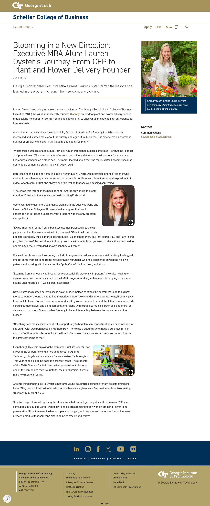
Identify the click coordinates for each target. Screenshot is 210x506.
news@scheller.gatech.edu (156, 136)
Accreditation (119, 482)
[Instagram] (88, 449)
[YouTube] (120, 449)
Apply (148, 27)
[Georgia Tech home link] (32, 5)
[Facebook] (98, 449)
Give (159, 27)
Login (106, 503)
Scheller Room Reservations (127, 486)
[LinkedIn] (76, 450)
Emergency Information (78, 477)
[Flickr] (133, 449)
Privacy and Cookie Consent (80, 482)
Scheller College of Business (50, 17)
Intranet (132, 458)
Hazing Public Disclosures (79, 496)
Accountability (120, 477)
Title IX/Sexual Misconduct (79, 491)
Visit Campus (98, 458)
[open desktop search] (187, 27)
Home (16, 27)
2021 (29, 27)
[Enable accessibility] (7, 499)
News (22, 27)
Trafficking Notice (75, 486)
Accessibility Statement (124, 473)
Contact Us (79, 458)
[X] (108, 450)
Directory (70, 473)
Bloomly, (75, 114)
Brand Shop (116, 458)
